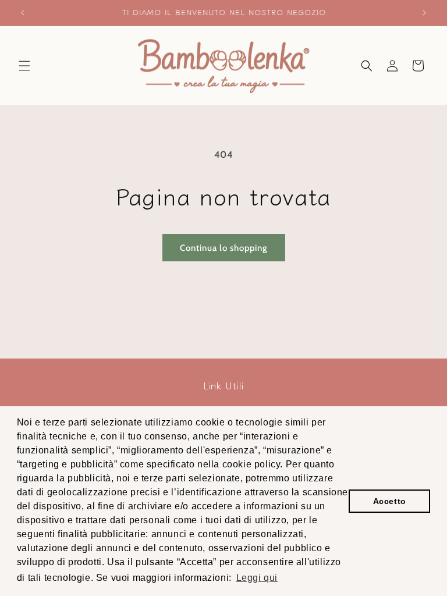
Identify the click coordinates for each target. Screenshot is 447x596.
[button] (24, 66)
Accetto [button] (389, 501)
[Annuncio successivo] (424, 13)
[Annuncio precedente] (23, 13)
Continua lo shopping (224, 248)
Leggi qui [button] (257, 578)
